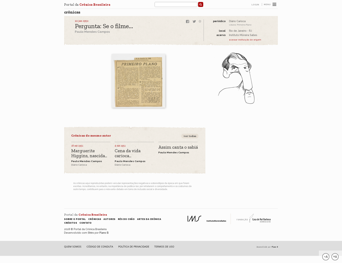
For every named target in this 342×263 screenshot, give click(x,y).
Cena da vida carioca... (128, 153)
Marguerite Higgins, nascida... (89, 153)
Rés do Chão (126, 219)
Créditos (70, 223)
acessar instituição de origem (245, 39)
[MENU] (274, 4)
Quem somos (72, 246)
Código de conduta (100, 246)
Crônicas (72, 12)
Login (255, 4)
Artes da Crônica (149, 219)
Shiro (91, 232)
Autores (109, 219)
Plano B (104, 232)
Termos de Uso (164, 246)
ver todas (189, 136)
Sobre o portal (75, 219)
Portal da (87, 4)
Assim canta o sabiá (178, 147)
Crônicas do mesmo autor (91, 135)
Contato (85, 223)
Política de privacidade (133, 246)
